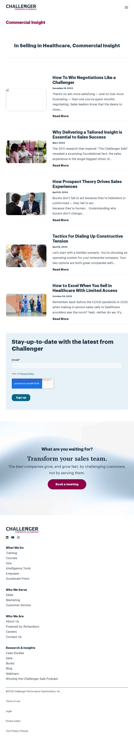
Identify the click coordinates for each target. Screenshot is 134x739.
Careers (11, 631)
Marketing (13, 600)
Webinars (12, 673)
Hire (9, 563)
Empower (12, 573)
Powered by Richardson (22, 626)
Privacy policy (13, 721)
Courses (11, 558)
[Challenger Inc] (21, 7)
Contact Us (14, 636)
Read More (61, 116)
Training (11, 553)
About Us (12, 621)
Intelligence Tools (18, 568)
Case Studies (15, 653)
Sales (9, 594)
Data (9, 658)
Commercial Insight (96, 45)
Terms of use (13, 701)
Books (10, 663)
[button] (126, 7)
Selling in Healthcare (45, 45)
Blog (9, 668)
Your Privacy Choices (17, 731)
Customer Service (18, 605)
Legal (9, 711)
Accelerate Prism (17, 578)
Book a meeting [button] (67, 484)
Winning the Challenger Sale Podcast (32, 678)
